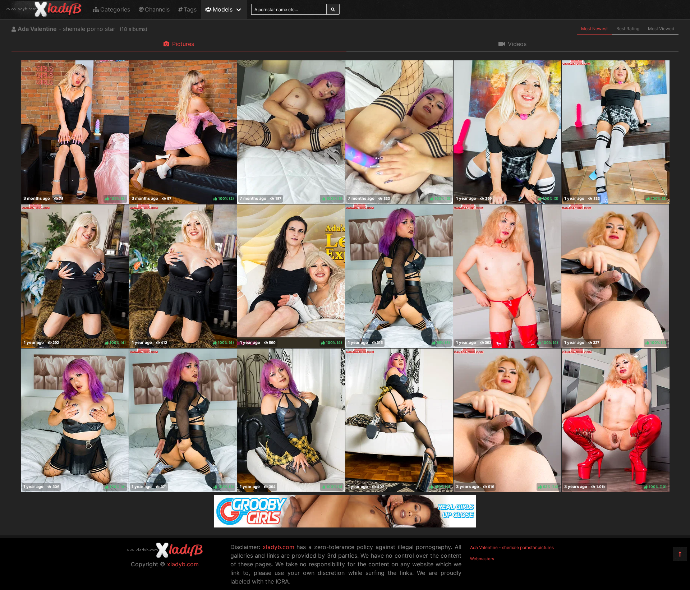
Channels (157, 9)
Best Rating (627, 28)
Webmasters (482, 558)
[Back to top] (680, 554)
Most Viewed (661, 28)
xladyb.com (183, 564)
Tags (190, 9)
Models (223, 9)
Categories (115, 9)
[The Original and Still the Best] (345, 525)
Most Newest (594, 28)
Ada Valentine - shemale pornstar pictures (512, 547)
